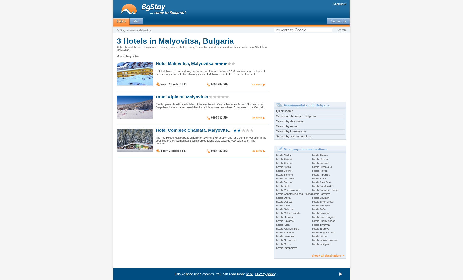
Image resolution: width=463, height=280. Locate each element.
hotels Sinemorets (322, 201)
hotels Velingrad (321, 244)
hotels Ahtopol (284, 159)
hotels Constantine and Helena (294, 193)
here (249, 274)
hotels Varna (319, 236)
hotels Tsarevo (320, 228)
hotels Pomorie (320, 163)
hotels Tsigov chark (323, 232)
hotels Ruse (319, 178)
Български (339, 3)
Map (136, 21)
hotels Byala (283, 186)
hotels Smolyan (321, 205)
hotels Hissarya (285, 217)
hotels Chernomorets (288, 190)
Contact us (338, 21)
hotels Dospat (284, 201)
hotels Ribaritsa (321, 174)
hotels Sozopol (320, 213)
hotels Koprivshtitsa (287, 228)
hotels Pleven (320, 155)
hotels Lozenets (285, 236)
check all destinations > (328, 255)
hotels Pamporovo (286, 247)
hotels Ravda (319, 170)
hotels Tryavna (321, 224)
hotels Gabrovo (285, 209)
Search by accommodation (293, 136)
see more (257, 84)
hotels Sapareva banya (325, 190)
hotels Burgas (284, 182)
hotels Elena (283, 205)
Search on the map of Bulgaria (296, 116)
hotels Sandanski (322, 186)
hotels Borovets (285, 178)
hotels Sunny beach (323, 220)
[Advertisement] (310, 65)
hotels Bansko (284, 174)
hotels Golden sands (288, 213)
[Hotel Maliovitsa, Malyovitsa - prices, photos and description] (135, 84)
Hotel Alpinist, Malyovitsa (182, 97)
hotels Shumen (320, 197)
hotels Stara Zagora (323, 217)
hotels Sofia (319, 209)
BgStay (121, 30)
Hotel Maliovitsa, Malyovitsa (184, 63)
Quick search (284, 111)
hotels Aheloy (284, 155)
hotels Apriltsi (283, 166)
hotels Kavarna (285, 220)
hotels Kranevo (285, 232)
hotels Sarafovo (321, 193)
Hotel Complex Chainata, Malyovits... (194, 130)
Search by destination (290, 121)
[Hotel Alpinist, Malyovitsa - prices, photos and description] (135, 117)
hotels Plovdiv (320, 159)
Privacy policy (265, 274)
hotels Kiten (283, 224)
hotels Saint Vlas (321, 182)
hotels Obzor (283, 244)
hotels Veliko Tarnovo (324, 240)
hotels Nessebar (285, 240)
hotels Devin (283, 197)
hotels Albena (284, 163)
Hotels (121, 21)
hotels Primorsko (322, 166)
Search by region (287, 126)
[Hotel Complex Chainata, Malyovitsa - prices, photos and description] (135, 151)
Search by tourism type (291, 131)
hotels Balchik (284, 170)
